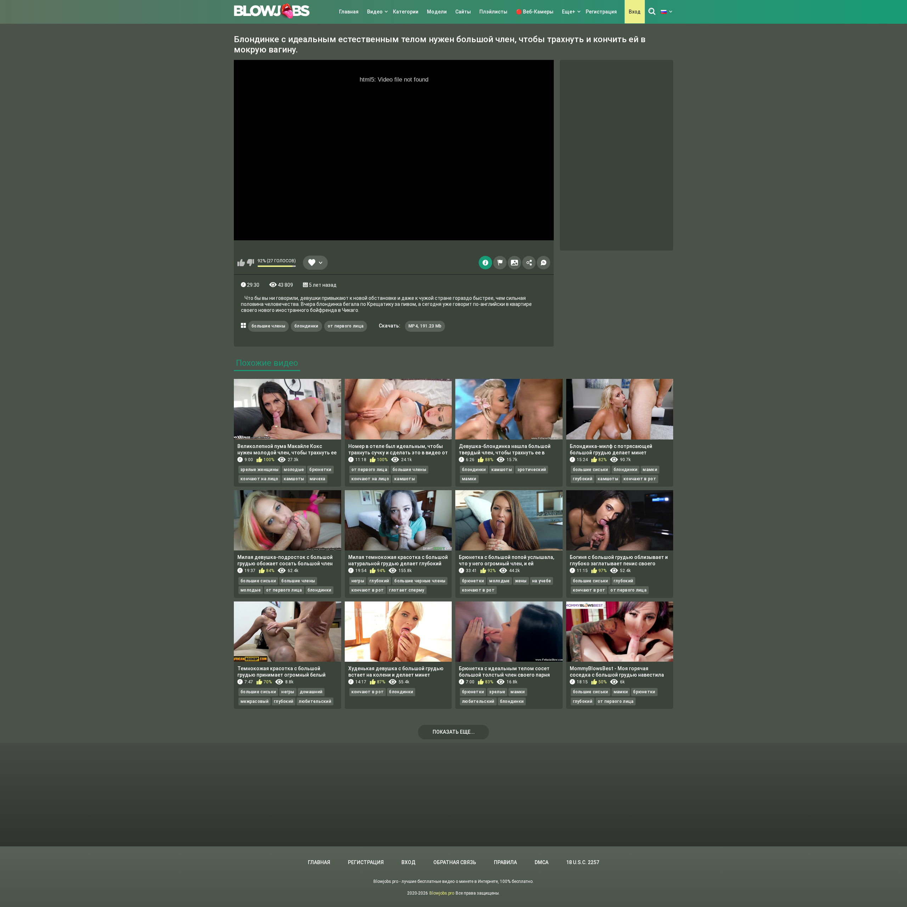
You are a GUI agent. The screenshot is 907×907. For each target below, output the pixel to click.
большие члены (268, 326)
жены (521, 580)
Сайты (463, 12)
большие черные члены (419, 580)
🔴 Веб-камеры (534, 12)
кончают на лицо (259, 478)
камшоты (294, 478)
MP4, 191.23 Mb (425, 326)
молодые (294, 469)
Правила (505, 862)
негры (358, 580)
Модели (437, 12)
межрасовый (255, 701)
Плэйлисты (493, 12)
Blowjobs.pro (441, 893)
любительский (315, 701)
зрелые (497, 691)
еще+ (568, 12)
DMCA (541, 862)
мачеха (318, 478)
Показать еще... (454, 732)
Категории (405, 12)
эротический (531, 469)
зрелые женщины (259, 469)
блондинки (306, 326)
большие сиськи (590, 469)
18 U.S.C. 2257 (582, 862)
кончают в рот (640, 478)
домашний (311, 691)
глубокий (582, 478)
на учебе (541, 580)
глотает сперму (406, 590)
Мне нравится (241, 262)
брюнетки (320, 469)
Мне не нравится (250, 262)
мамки (469, 478)
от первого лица (346, 326)
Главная (349, 12)
